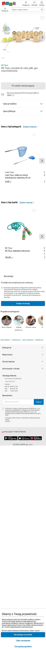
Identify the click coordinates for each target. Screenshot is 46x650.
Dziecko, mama (31, 327)
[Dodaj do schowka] (41, 17)
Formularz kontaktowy (13, 378)
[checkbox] (3, 408)
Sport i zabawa (6, 327)
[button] (23, 646)
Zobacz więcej (29, 127)
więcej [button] (7, 421)
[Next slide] (42, 37)
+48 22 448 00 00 (10, 381)
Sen (43, 327)
